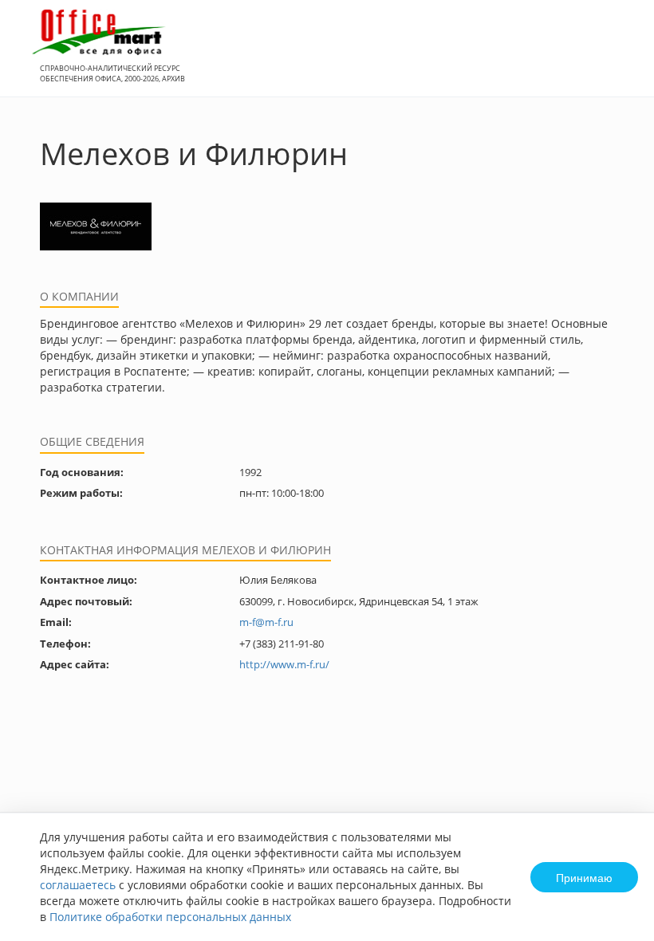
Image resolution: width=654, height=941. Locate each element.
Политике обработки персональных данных (170, 916)
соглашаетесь (78, 884)
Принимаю (584, 877)
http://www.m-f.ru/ (284, 664)
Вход (617, 57)
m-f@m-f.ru (266, 622)
